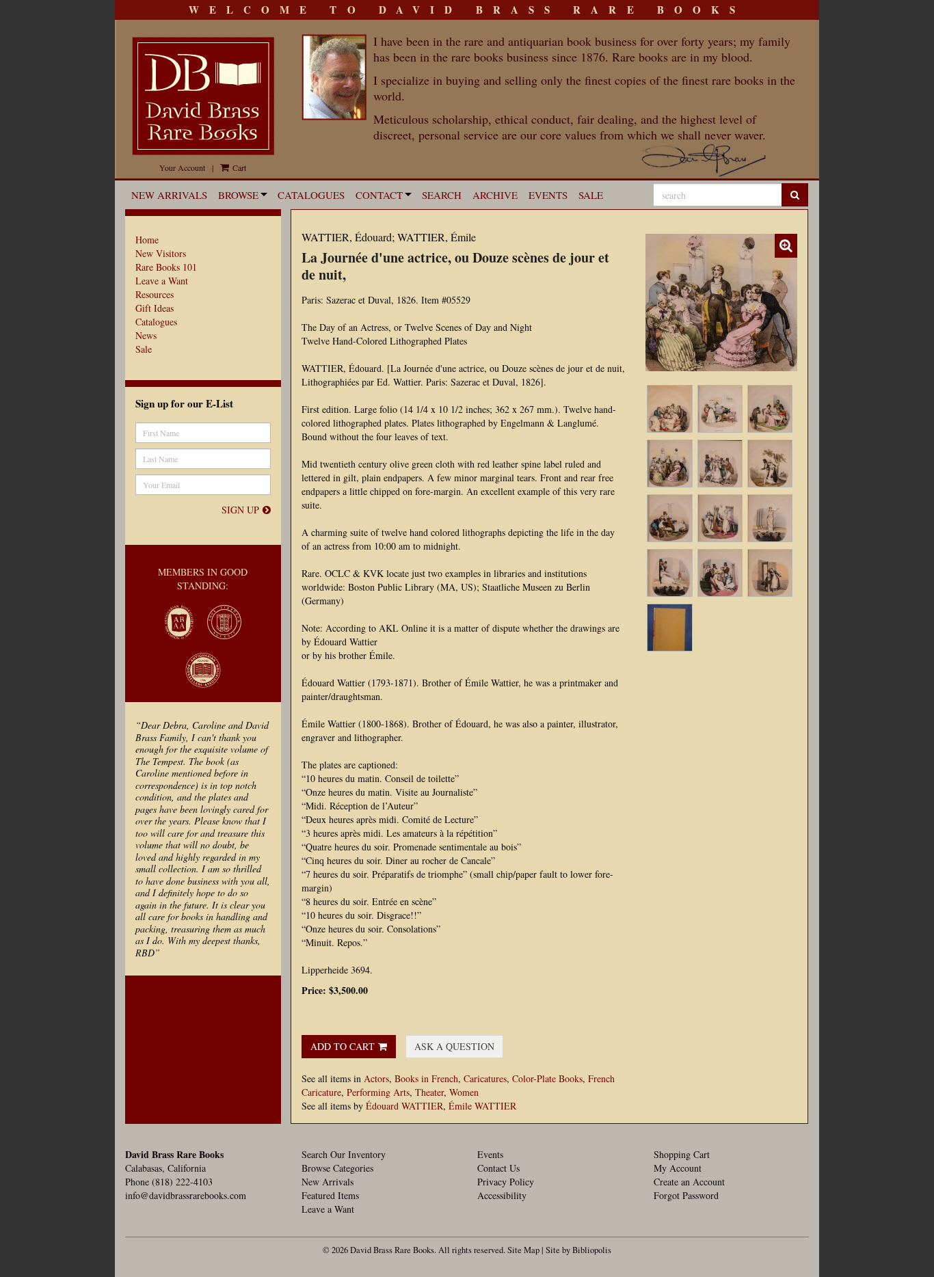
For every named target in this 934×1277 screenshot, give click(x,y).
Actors (376, 1078)
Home (147, 239)
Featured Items (330, 1195)
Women (464, 1092)
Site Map (523, 1250)
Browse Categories (337, 1167)
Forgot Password (686, 1195)
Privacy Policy (505, 1181)
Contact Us (498, 1167)
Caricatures (485, 1078)
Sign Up (240, 509)
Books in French (426, 1078)
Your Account (182, 167)
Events (548, 195)
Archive (495, 195)
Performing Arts (378, 1092)
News (146, 335)
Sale (590, 195)
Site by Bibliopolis (578, 1250)
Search (442, 195)
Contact (379, 195)
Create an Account (689, 1181)
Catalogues (311, 195)
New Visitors (160, 253)
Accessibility (501, 1195)
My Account (678, 1167)
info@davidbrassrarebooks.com (185, 1195)
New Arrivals (169, 195)
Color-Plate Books (547, 1078)
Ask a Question (454, 1046)
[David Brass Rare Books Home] (203, 96)
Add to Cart (342, 1046)
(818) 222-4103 (182, 1181)
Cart (238, 167)
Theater (429, 1092)
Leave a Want (161, 280)
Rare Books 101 (166, 266)
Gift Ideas (154, 307)
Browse (238, 195)
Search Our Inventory (344, 1154)
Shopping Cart (682, 1154)
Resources (154, 294)
